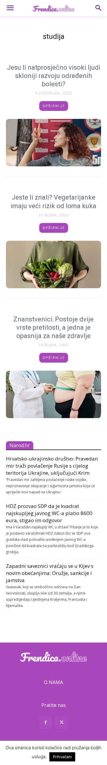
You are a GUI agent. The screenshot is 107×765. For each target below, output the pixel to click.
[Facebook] (45, 723)
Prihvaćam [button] (62, 756)
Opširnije (54, 106)
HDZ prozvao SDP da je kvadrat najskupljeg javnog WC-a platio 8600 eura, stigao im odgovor (49, 513)
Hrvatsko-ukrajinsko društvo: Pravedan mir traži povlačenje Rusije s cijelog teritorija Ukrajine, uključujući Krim (52, 465)
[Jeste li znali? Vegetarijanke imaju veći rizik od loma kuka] (53, 264)
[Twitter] (61, 723)
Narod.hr (20, 445)
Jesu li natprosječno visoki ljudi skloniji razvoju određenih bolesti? (53, 76)
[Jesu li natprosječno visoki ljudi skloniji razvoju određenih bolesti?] (53, 142)
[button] (10, 8)
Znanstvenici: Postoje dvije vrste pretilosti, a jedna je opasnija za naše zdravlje (53, 327)
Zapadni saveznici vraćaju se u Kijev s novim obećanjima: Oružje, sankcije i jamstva (49, 573)
